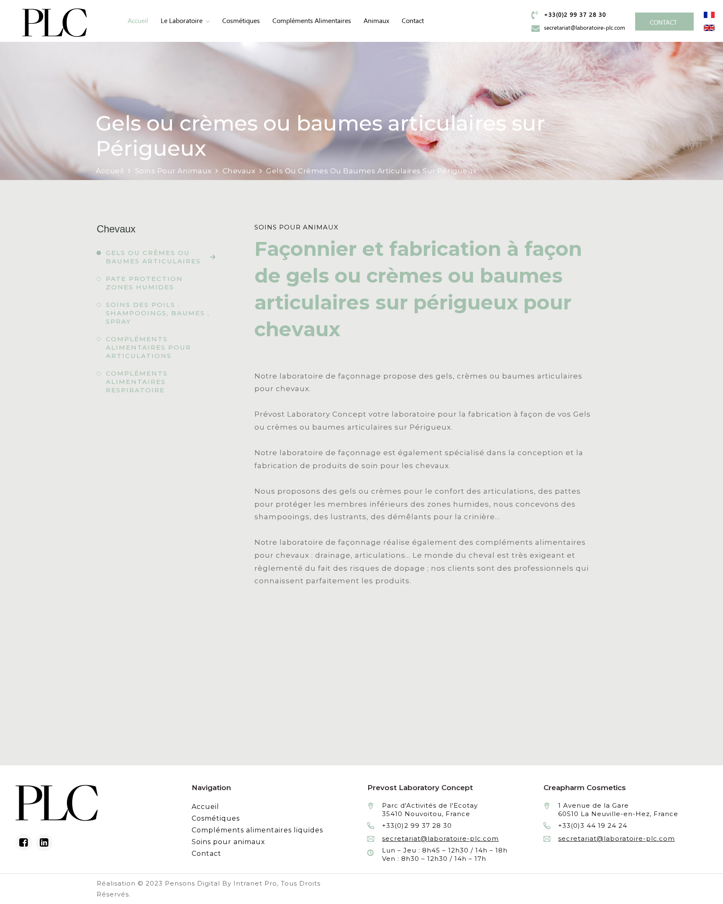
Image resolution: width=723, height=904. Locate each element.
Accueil (138, 21)
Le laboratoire (182, 21)
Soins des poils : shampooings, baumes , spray (158, 313)
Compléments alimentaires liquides (257, 830)
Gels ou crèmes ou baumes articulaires (153, 257)
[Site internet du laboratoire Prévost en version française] (709, 14)
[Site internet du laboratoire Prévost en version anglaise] (709, 27)
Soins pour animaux (228, 842)
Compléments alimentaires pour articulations (148, 347)
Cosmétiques (241, 21)
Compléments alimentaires (311, 21)
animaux (376, 21)
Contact (413, 21)
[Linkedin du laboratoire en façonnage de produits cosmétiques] (44, 842)
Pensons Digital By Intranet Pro (221, 883)
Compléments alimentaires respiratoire (137, 381)
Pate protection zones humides (144, 283)
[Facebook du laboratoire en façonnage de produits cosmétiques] (23, 842)
